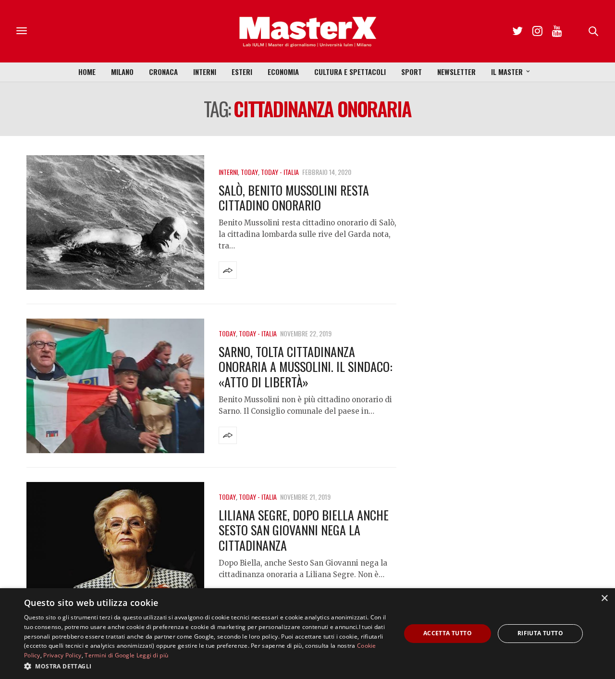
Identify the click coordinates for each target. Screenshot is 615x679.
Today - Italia (280, 172)
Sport (411, 71)
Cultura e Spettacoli (350, 71)
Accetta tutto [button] (447, 633)
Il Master (507, 71)
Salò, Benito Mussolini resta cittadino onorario (294, 197)
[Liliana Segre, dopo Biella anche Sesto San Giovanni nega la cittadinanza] (115, 549)
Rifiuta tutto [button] (540, 633)
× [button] (604, 598)
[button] (207, 666)
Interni (204, 71)
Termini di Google (110, 655)
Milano (122, 71)
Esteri (242, 71)
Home (87, 71)
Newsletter (456, 71)
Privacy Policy (62, 655)
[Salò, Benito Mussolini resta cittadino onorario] (115, 222)
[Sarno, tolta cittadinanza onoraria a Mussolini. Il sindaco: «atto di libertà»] (115, 386)
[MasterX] (307, 31)
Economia (283, 71)
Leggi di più (152, 655)
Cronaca (163, 71)
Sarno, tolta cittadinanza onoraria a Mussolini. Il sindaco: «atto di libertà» (306, 366)
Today (249, 172)
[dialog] (307, 633)
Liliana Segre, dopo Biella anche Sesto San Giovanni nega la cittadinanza (304, 530)
